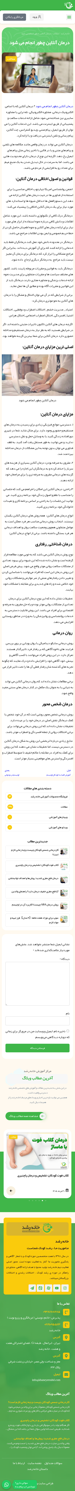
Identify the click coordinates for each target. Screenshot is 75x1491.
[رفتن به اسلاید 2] (42, 1200)
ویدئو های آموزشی (58, 827)
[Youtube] (56, 1288)
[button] (69, 17)
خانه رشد (65, 33)
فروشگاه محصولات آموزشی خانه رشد (49, 796)
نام (68, 1013)
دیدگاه (65, 959)
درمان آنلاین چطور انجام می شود (54, 106)
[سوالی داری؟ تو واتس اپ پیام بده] (6, 1484)
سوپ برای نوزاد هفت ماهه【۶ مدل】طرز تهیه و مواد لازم (34, 920)
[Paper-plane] (32, 1288)
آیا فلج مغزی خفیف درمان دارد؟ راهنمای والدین (34, 891)
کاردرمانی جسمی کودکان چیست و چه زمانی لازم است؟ (34, 852)
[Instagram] (65, 1288)
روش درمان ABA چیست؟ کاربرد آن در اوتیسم (35, 904)
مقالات (56, 33)
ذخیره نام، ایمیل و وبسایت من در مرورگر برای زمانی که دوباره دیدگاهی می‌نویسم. (37, 1034)
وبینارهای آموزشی (58, 817)
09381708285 (51, 1312)
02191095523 (52, 1324)
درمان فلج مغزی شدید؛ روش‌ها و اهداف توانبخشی (33, 878)
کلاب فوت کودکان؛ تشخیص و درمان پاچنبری (36, 865)
